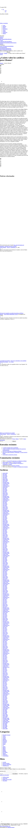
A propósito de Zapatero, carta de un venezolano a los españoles (13, 360)
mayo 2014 (5, 643)
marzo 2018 (5, 590)
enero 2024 (5, 509)
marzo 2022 (5, 534)
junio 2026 (5, 475)
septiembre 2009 (6, 707)
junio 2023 (5, 517)
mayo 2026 (5, 476)
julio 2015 (5, 627)
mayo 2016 (5, 616)
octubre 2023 (5, 512)
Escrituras (5, 741)
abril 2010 (5, 699)
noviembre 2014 (6, 636)
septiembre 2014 (6, 639)
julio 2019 (5, 571)
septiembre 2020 (6, 555)
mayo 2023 (5, 518)
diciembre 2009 (6, 704)
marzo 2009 (5, 714)
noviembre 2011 (6, 677)
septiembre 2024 (6, 499)
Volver (1, 54)
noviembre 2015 (6, 622)
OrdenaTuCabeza (10, 827)
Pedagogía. (9, 48)
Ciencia (6, 42)
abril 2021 (5, 547)
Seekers (4, 33)
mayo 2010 (5, 698)
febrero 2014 (5, 647)
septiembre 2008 (6, 721)
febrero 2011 (5, 688)
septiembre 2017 (6, 597)
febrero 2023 (5, 521)
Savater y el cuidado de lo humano (20, 466)
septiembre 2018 (6, 583)
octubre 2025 (5, 484)
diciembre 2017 (6, 593)
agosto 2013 (5, 654)
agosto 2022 (5, 528)
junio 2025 (5, 489)
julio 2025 (5, 488)
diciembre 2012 (6, 663)
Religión (9, 39)
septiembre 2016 (6, 611)
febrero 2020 (5, 563)
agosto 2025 (5, 487)
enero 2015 (5, 634)
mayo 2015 (5, 629)
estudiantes (11, 46)
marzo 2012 (5, 672)
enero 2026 (5, 481)
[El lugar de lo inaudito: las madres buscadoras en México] (14, 312)
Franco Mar (5, 463)
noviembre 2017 (6, 595)
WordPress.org (6, 765)
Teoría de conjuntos (17, 462)
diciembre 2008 (6, 718)
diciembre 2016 (6, 607)
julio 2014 (5, 641)
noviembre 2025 (6, 483)
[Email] (14, 72)
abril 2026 (5, 477)
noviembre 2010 (6, 691)
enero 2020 (5, 564)
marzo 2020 (5, 562)
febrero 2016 (5, 619)
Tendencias (5, 32)
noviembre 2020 (6, 553)
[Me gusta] (0, 81)
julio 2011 (5, 682)
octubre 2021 (5, 540)
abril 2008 (5, 727)
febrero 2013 (5, 661)
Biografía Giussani (6, 734)
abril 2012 (5, 671)
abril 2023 (5, 519)
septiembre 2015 (6, 625)
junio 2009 (5, 711)
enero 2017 (5, 606)
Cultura (4, 31)
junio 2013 (5, 656)
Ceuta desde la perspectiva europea (10, 454)
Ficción (4, 41)
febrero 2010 (5, 701)
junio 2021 (5, 545)
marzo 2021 (5, 548)
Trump (2, 47)
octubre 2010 (5, 692)
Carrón (4, 30)
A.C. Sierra (11, 361)
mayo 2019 (5, 574)
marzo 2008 (5, 728)
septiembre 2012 (6, 667)
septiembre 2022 (6, 527)
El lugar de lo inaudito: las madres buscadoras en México (11, 313)
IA (12, 42)
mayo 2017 (5, 602)
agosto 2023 (5, 514)
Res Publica (5, 28)
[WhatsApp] (14, 69)
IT (5, 11)
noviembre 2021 (6, 539)
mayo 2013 (5, 657)
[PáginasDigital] (12, 20)
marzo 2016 (5, 618)
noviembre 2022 (6, 525)
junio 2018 (5, 586)
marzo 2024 (5, 506)
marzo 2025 (5, 492)
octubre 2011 (5, 678)
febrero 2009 (5, 715)
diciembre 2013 (6, 649)
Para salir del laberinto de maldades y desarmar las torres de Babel (12, 246)
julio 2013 (5, 655)
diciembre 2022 (6, 524)
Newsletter (5, 780)
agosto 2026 (5, 473)
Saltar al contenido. (4, 23)
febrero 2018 (5, 591)
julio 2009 (5, 710)
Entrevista (5, 48)
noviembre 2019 (6, 567)
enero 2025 (5, 495)
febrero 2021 (5, 549)
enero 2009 (5, 717)
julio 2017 (5, 599)
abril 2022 (5, 533)
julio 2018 (5, 585)
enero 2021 (5, 550)
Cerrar (4, 25)
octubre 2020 (5, 554)
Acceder (4, 762)
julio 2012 (5, 668)
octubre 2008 (5, 720)
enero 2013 (5, 662)
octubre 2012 (5, 665)
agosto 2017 (5, 598)
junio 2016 (5, 614)
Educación (10, 42)
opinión (5, 47)
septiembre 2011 (6, 679)
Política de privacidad (7, 779)
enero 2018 (5, 592)
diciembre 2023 (6, 510)
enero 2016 (5, 620)
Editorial (4, 26)
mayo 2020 (5, 560)
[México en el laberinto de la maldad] (14, 431)
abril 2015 (5, 631)
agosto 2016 (5, 612)
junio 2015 (5, 628)
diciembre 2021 (6, 538)
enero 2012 (5, 675)
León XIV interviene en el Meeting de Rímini (12, 451)
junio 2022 (5, 531)
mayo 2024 (5, 504)
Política (6, 39)
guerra (1, 48)
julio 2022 (5, 530)
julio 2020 (5, 557)
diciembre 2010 (6, 690)
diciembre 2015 (6, 621)
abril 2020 (5, 561)
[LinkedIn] (14, 68)
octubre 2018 (5, 582)
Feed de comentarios (7, 764)
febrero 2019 (5, 577)
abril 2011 (5, 685)
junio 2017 (5, 600)
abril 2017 (5, 603)
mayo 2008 (5, 726)
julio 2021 (5, 544)
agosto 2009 (5, 708)
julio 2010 (5, 696)
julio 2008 (5, 724)
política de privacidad (4, 775)
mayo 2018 (5, 588)
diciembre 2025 (6, 482)
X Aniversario (5, 755)
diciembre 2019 (6, 566)
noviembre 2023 (6, 511)
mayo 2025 (5, 490)
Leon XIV (2, 46)
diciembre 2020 (6, 552)
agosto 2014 (5, 640)
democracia (6, 46)
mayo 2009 (5, 712)
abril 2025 (5, 491)
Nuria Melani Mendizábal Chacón (11, 314)
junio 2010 (5, 697)
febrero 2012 (5, 674)
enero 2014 (5, 648)
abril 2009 (5, 713)
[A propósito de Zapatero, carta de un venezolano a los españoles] (14, 359)
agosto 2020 (5, 556)
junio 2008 (5, 725)
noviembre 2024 (6, 497)
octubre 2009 (5, 706)
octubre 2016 (5, 610)
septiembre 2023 (6, 513)
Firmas (4, 27)
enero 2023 (5, 523)
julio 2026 (5, 474)
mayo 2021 (5, 546)
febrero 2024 (5, 508)
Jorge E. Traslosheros (11, 247)
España (5, 49)
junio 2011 (5, 683)
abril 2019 (5, 575)
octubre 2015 (5, 624)
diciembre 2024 (6, 496)
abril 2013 (5, 658)
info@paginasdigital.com (5, 826)
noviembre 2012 (6, 664)
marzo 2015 (5, 632)
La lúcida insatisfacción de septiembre (10, 447)
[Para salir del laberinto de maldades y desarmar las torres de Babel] (14, 243)
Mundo (1, 63)
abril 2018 (5, 589)
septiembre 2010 (6, 693)
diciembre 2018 (6, 580)
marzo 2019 (5, 576)
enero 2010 (5, 703)
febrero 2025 (5, 494)
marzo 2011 (5, 686)
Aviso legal (5, 778)
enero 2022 (5, 537)
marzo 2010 (5, 700)
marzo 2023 (5, 520)
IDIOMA (2, 771)
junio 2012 (5, 669)
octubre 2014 (5, 638)
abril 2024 (5, 505)
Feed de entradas (6, 763)
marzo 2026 (5, 478)
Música (10, 41)
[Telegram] (14, 70)
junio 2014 (5, 642)
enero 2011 (5, 689)
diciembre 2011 (6, 676)
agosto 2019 (5, 570)
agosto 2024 (5, 501)
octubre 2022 (5, 526)
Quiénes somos (6, 777)
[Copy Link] (14, 73)
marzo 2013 (5, 660)
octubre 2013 (5, 652)
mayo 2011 (5, 684)
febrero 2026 (5, 480)
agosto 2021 (5, 542)
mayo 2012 (5, 670)
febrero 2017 (5, 605)
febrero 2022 (5, 535)
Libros (7, 41)
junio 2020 (5, 559)
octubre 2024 (5, 498)
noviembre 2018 (6, 581)
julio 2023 (5, 516)
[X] (14, 67)
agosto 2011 (5, 681)
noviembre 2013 (6, 650)
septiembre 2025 (6, 485)
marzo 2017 (5, 604)
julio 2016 (5, 613)
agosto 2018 (5, 584)
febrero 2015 (5, 633)
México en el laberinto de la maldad (7, 432)
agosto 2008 (5, 722)
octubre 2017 (5, 596)
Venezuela (9, 49)
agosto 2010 (5, 694)
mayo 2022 (5, 532)
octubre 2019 (5, 568)
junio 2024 (5, 503)
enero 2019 (5, 578)
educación (2, 49)
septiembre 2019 (6, 569)
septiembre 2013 (6, 653)
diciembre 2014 (6, 635)
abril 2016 (5, 617)
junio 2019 (5, 573)
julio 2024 (5, 502)
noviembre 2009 (6, 705)
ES (3, 9)
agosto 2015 (5, 626)
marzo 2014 (5, 646)
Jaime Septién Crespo (7, 462)
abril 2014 (5, 645)
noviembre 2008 (6, 719)
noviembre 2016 (6, 609)
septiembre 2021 (6, 541)
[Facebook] (14, 65)
